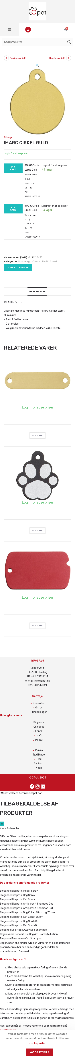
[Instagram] (37, 786)
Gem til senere (18, 267)
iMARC (45, 261)
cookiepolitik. (37, 1043)
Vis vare (13, 168)
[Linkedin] (43, 786)
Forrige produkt (18, 58)
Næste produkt (57, 58)
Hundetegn (24, 261)
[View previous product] (6, 58)
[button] (9, 30)
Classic (36, 261)
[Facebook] (32, 786)
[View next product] (68, 58)
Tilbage (8, 137)
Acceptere (40, 1052)
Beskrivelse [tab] (37, 291)
